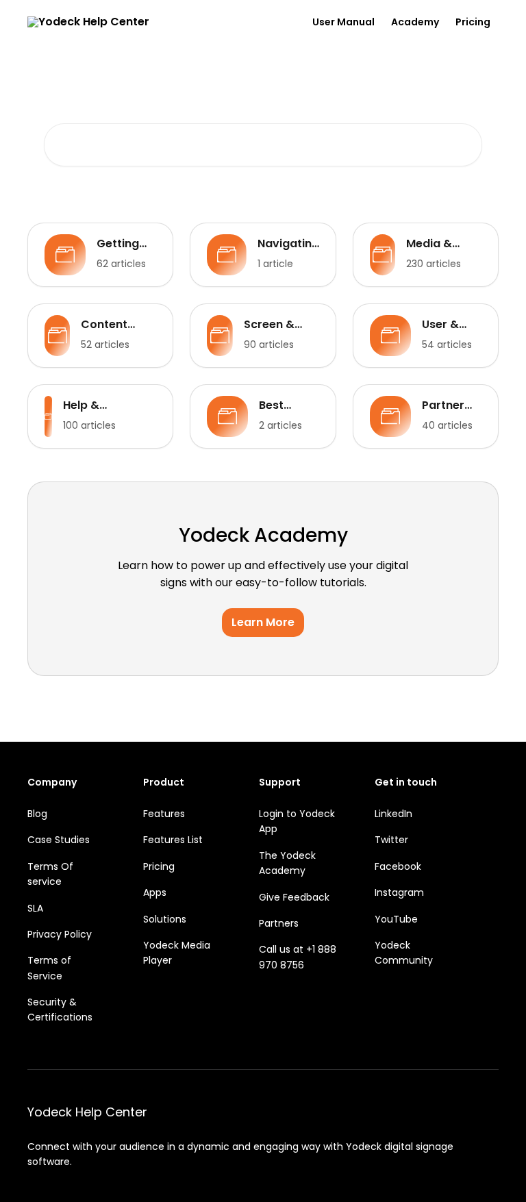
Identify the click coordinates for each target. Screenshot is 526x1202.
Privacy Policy (59, 934)
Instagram (399, 892)
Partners (279, 923)
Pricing (472, 22)
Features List (173, 840)
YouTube (396, 919)
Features (164, 814)
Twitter (391, 840)
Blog (37, 814)
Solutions (164, 919)
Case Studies (58, 840)
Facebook (398, 866)
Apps (154, 892)
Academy (415, 22)
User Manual (343, 22)
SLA (35, 908)
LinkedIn (393, 814)
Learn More (263, 622)
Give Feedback (294, 897)
